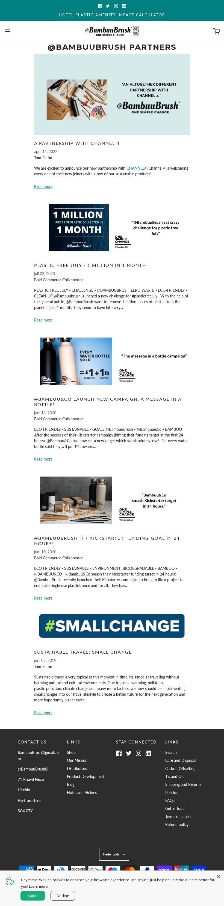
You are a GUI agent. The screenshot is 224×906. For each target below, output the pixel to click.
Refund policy (176, 824)
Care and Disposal (180, 760)
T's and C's (174, 776)
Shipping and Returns (183, 784)
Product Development (85, 776)
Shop (71, 752)
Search (171, 752)
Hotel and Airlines (82, 792)
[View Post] (112, 94)
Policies (171, 792)
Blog (70, 784)
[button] (114, 854)
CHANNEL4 (136, 168)
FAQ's (170, 800)
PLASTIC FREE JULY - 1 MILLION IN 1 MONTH (90, 265)
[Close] (218, 876)
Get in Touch (176, 808)
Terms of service (178, 816)
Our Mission (77, 760)
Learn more (38, 886)
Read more (43, 186)
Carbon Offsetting (180, 768)
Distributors (77, 768)
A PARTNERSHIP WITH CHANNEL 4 (77, 143)
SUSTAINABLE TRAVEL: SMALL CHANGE (83, 651)
